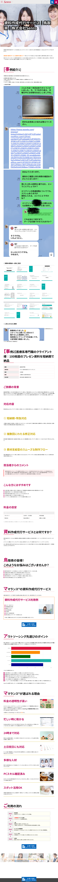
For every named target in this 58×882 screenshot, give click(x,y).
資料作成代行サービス (21, 859)
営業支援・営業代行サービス (9, 55)
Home (5, 859)
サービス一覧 (12, 859)
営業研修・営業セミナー (19, 55)
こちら (22, 712)
